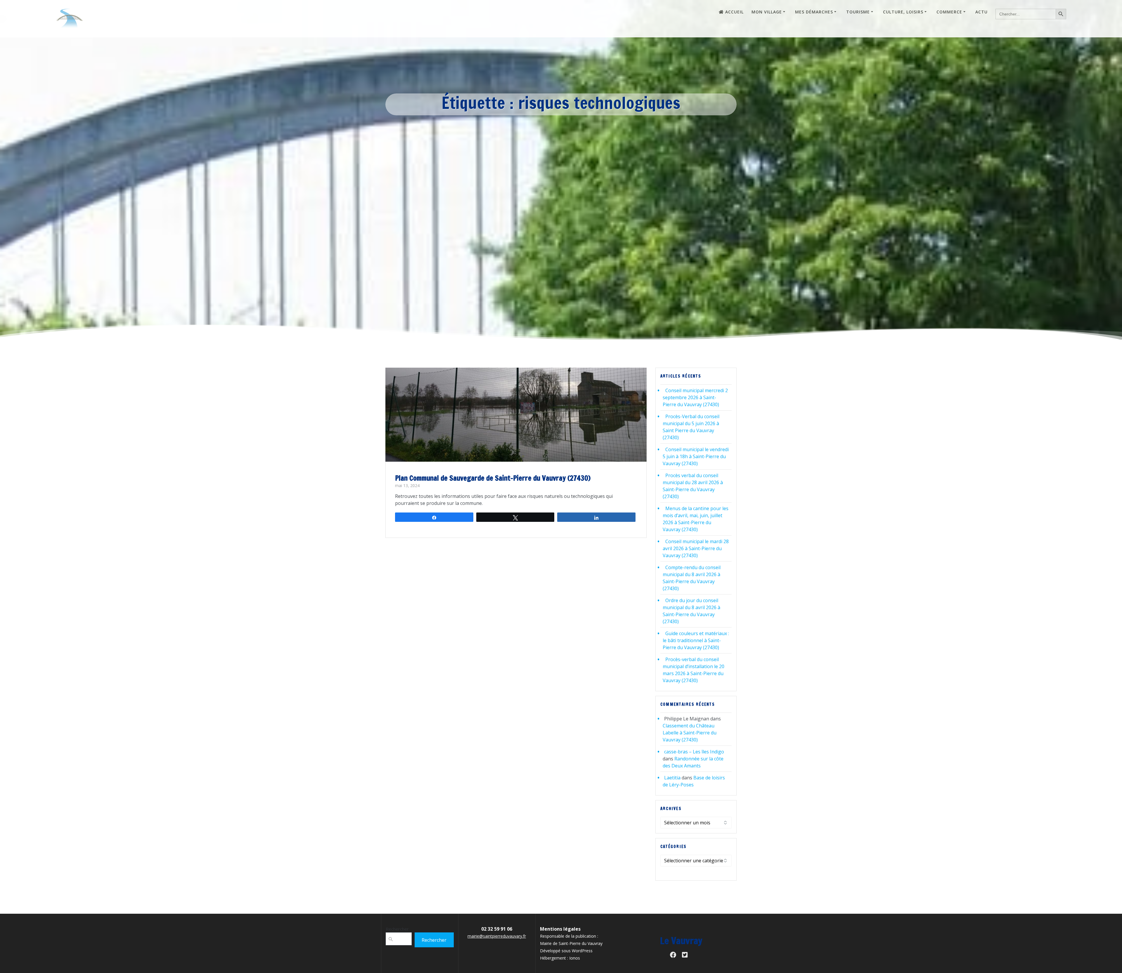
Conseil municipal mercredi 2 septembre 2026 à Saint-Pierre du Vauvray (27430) (695, 397)
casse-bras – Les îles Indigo (694, 751)
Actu (981, 12)
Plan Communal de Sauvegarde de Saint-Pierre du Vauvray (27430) (493, 478)
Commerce (949, 12)
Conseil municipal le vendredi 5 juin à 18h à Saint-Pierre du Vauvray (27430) (696, 456)
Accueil (734, 12)
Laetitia (672, 777)
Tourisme (858, 12)
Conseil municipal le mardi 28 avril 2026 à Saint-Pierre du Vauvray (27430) (696, 548)
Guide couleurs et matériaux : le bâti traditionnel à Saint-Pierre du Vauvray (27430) (696, 640)
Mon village (767, 12)
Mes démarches (814, 12)
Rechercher (397, 929)
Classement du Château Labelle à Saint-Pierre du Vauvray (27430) (689, 732)
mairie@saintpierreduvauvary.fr (497, 936)
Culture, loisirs (903, 12)
